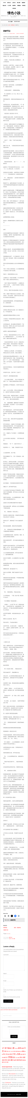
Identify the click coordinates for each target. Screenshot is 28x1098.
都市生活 (10, 937)
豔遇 (20, 1060)
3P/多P (4, 1048)
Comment (6, 954)
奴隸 (17, 1051)
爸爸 (18, 1057)
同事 (5, 1051)
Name (5, 973)
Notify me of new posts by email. (11, 997)
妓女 (10, 938)
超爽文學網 (18, 1094)
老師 (3, 1060)
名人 (10, 1051)
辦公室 (4, 1062)
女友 (14, 1051)
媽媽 (23, 1051)
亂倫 (9, 1048)
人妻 (12, 1048)
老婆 (14, 938)
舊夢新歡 (5, 927)
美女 (21, 1057)
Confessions (8, 1082)
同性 (8, 1051)
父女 (16, 1057)
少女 (12, 938)
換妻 (23, 1054)
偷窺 (22, 1048)
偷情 (19, 1048)
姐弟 (21, 1051)
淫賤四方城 (5, 929)
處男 (15, 1060)
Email (5, 980)
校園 (4, 1057)
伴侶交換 (16, 1048)
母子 (7, 1057)
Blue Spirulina (12, 1073)
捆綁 (21, 1054)
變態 (18, 1060)
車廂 (23, 1060)
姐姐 (19, 1051)
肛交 (6, 1060)
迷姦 (7, 1062)
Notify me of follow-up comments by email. (12, 990)
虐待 (9, 1060)
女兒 (12, 1051)
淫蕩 (10, 1057)
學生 (4, 1054)
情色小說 (14, 13)
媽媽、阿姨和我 (17, 927)
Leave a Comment (20, 33)
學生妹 (7, 1054)
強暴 (18, 1054)
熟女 (13, 1057)
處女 (12, 1060)
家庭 (11, 1054)
